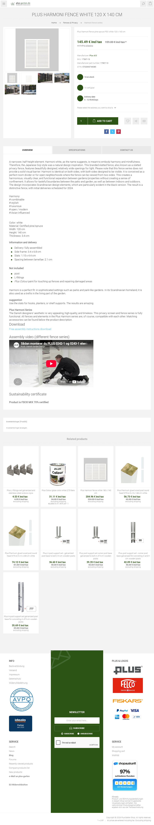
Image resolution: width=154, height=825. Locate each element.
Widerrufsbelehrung (18, 683)
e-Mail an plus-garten (19, 776)
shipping (89, 46)
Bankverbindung (16, 666)
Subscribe (69, 734)
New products (15, 772)
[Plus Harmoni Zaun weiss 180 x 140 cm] (96, 470)
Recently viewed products (21, 763)
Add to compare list (135, 121)
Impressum (14, 674)
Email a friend (144, 121)
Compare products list (19, 768)
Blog (11, 755)
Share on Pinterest (118, 131)
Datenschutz (15, 679)
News (11, 751)
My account (117, 747)
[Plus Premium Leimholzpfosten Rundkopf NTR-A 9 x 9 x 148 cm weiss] (133, 470)
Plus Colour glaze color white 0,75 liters (58, 490)
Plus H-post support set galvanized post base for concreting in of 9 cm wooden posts (21, 619)
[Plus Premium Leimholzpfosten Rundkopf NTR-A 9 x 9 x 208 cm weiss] (21, 532)
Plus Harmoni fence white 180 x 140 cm (95, 491)
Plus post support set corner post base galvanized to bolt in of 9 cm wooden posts (95, 556)
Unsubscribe (86, 734)
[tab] (27, 150)
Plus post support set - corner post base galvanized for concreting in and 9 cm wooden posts (133, 556)
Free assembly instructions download (30, 329)
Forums (12, 759)
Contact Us (126, 150)
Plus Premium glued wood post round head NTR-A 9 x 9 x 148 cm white (133, 491)
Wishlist (115, 755)
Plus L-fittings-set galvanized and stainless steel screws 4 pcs (21, 491)
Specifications (77, 150)
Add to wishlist (127, 121)
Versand (13, 670)
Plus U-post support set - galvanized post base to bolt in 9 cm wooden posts (58, 554)
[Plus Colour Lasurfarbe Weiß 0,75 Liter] (58, 470)
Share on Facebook (106, 131)
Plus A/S (93, 55)
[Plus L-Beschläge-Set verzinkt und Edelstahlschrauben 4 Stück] (21, 470)
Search (12, 747)
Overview (27, 150)
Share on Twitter (112, 131)
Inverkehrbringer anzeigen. (16, 428)
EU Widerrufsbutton (18, 784)
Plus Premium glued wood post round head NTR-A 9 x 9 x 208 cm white (21, 554)
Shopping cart (118, 751)
